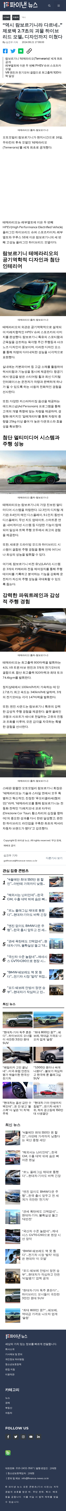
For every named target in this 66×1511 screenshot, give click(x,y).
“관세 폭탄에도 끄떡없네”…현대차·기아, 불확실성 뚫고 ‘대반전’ (27, 945)
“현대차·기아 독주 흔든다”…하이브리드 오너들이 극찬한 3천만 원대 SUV (41, 1294)
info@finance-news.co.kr (35, 1478)
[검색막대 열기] (49, 5)
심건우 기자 (12, 42)
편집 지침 (10, 1369)
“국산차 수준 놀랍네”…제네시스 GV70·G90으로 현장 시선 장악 (27, 961)
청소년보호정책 (13, 1364)
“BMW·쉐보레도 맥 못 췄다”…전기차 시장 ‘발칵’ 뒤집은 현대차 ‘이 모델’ (26, 976)
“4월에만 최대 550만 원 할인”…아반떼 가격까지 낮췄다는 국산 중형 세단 (26, 884)
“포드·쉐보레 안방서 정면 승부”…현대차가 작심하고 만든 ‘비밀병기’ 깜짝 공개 (26, 992)
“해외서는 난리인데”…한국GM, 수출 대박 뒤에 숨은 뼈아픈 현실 (26, 899)
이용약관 (9, 1374)
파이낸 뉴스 (15, 1486)
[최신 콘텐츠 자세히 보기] (18, 1029)
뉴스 (7, 1397)
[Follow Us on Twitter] (16, 1437)
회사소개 (9, 1349)
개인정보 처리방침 (14, 1359)
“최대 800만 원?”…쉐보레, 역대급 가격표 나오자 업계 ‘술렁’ (40, 1314)
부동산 (8, 1407)
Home (7, 17)
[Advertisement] (33, 187)
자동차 (16, 17)
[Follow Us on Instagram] (23, 1437)
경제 (7, 1402)
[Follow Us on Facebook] (8, 1437)
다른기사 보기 (54, 858)
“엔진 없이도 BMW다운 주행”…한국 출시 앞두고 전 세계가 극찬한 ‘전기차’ (27, 930)
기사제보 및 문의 (13, 1354)
